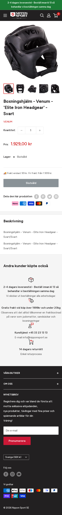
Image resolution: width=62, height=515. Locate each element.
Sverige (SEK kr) (13, 457)
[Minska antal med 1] (21, 130)
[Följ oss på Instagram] (12, 474)
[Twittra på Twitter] (49, 196)
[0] (56, 15)
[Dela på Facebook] (36, 196)
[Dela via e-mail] (56, 196)
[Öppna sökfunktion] (42, 15)
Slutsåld (31, 183)
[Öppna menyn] (5, 15)
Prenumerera (17, 440)
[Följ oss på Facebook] (5, 474)
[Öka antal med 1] (39, 130)
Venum (7, 121)
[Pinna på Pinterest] (43, 196)
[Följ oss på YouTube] (19, 474)
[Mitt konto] (48, 15)
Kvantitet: (9, 130)
